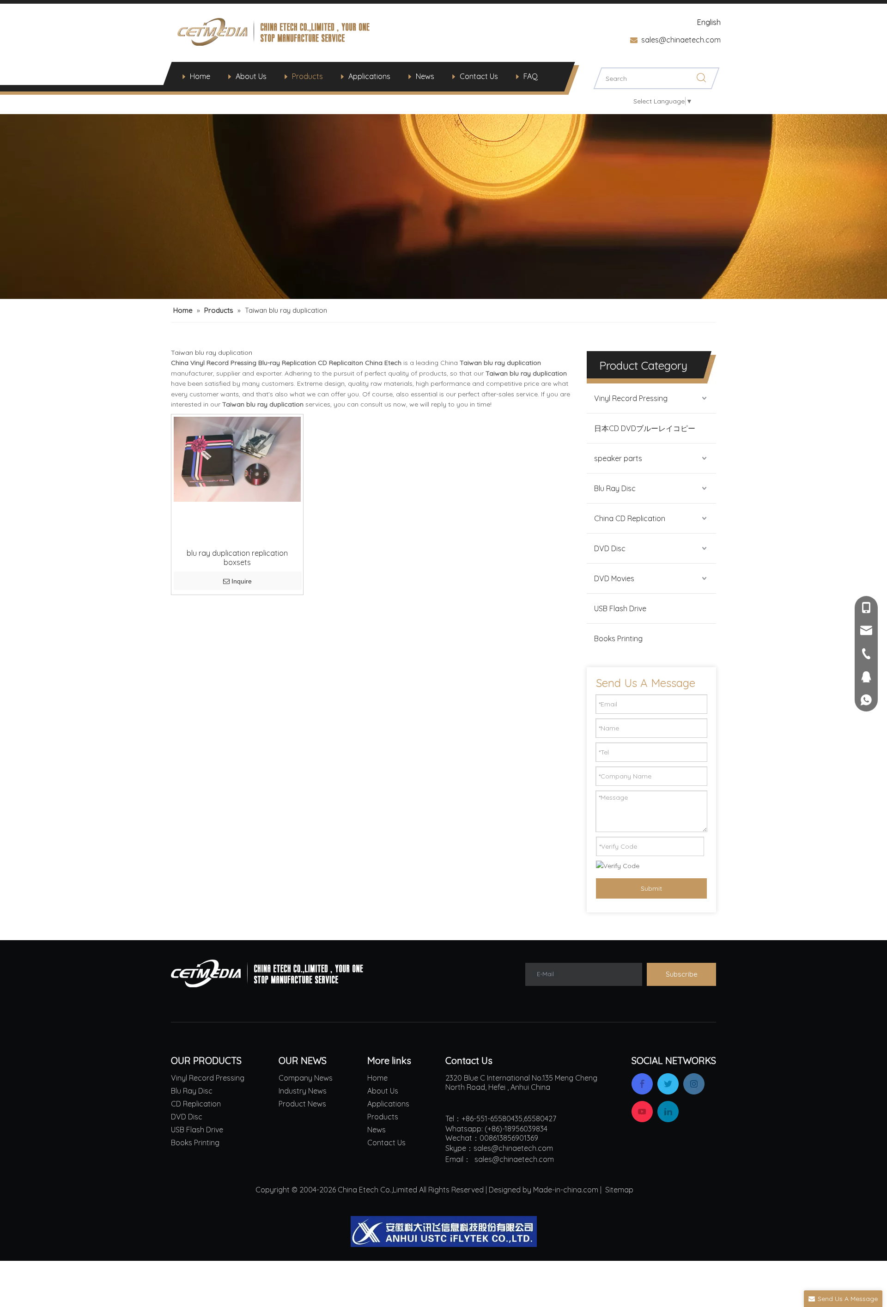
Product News (302, 1103)
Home (200, 76)
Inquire (241, 581)
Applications (369, 76)
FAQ (530, 76)
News (425, 76)
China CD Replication (629, 518)
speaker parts (618, 458)
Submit (651, 888)
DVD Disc (610, 548)
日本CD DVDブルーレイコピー (644, 428)
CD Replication (196, 1103)
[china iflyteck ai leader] (444, 1231)
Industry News (303, 1090)
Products (307, 76)
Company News (306, 1077)
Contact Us (479, 76)
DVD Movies (614, 578)
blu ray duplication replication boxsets (237, 557)
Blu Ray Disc (615, 488)
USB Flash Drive (620, 608)
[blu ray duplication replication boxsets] (237, 458)
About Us (251, 76)
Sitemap (619, 1189)
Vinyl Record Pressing (631, 398)
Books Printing (618, 638)
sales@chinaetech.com (681, 39)
